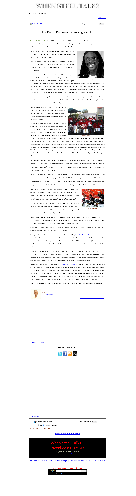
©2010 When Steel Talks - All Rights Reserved (39, 428)
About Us (102, 460)
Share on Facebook (38, 342)
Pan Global (57, 460)
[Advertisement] (67, 481)
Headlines (44, 460)
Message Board (65, 460)
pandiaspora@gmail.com (48, 294)
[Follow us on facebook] (65, 355)
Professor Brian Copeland (68, 264)
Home (30, 460)
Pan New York (95, 460)
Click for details (67, 454)
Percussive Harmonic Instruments (85, 235)
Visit (36, 416)
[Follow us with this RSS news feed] (70, 355)
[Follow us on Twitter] (60, 355)
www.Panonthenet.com (67, 433)
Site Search (37, 460)
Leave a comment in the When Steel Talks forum (92, 298)
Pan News (81, 460)
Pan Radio (87, 460)
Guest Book (74, 460)
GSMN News (102, 18)
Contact (67, 461)
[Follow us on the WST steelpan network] (75, 355)
